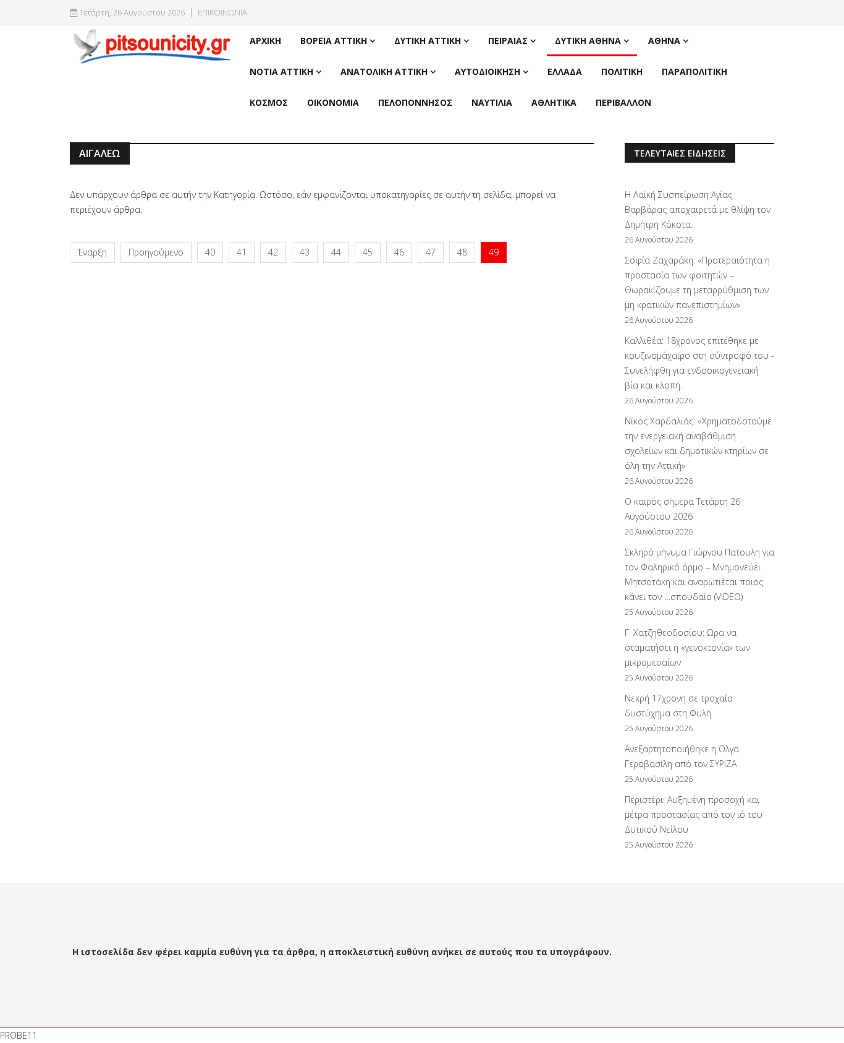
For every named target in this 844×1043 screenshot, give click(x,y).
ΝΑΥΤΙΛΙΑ (491, 102)
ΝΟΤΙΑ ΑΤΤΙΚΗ (281, 71)
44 (336, 252)
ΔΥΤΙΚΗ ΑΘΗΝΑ (588, 40)
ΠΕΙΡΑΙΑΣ (508, 40)
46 (399, 252)
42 (273, 252)
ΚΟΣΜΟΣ (269, 102)
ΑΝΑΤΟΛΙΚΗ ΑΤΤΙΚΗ (384, 71)
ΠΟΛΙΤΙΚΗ (622, 71)
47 (431, 252)
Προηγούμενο (156, 252)
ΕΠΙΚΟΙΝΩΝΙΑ (222, 13)
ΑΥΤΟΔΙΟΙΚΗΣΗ (487, 71)
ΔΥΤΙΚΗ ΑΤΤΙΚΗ (427, 40)
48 (462, 252)
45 (368, 252)
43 (305, 252)
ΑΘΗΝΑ (664, 40)
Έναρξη (92, 252)
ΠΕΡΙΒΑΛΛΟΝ (623, 102)
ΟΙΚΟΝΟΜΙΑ (333, 102)
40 (210, 252)
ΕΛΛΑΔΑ (564, 71)
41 (242, 252)
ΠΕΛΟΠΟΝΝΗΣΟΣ (415, 102)
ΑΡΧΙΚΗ (265, 40)
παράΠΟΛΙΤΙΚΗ (694, 71)
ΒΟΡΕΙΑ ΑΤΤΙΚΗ (333, 40)
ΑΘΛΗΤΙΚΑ (553, 102)
